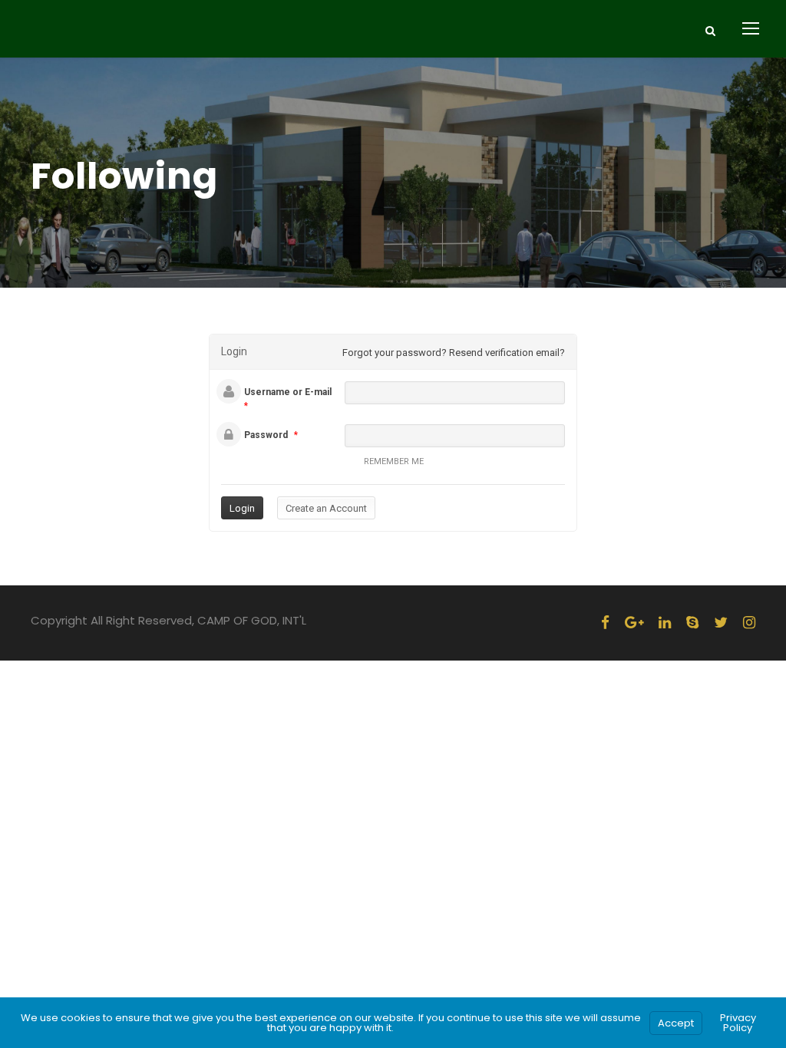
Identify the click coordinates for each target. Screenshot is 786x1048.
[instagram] (749, 622)
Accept (676, 1023)
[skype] (692, 622)
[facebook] (605, 622)
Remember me (394, 461)
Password (266, 435)
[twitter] (721, 622)
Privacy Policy (738, 1022)
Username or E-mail (288, 392)
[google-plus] (634, 622)
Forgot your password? (394, 352)
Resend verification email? (507, 352)
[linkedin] (665, 622)
